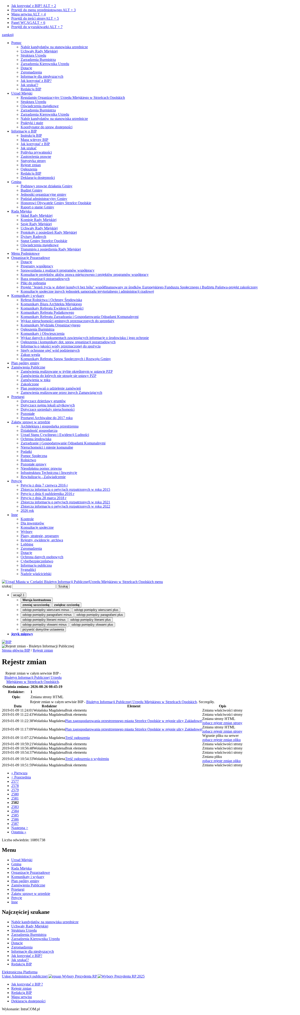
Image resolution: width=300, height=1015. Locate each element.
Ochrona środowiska (36, 439)
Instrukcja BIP (31, 135)
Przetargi (17, 397)
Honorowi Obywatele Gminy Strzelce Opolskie (56, 203)
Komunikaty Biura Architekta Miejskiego (51, 304)
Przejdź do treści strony (35, 18)
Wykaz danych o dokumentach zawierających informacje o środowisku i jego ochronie (85, 338)
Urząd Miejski (21, 93)
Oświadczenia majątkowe (40, 106)
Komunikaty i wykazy (27, 296)
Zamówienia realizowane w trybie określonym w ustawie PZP (67, 371)
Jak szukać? (29, 85)
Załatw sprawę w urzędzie (30, 422)
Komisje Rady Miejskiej (38, 220)
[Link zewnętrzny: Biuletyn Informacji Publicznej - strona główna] (6, 642)
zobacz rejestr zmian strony (222, 723)
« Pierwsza (19, 773)
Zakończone (30, 384)
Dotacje (26, 68)
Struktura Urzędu (33, 55)
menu (159, 582)
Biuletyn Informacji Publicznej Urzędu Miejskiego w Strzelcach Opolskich (33, 679)
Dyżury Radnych (33, 237)
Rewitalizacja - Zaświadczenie (43, 477)
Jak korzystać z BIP (35, 144)
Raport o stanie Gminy (37, 207)
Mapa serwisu (28, 14)
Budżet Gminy (31, 190)
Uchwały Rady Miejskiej (39, 51)
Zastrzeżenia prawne (36, 157)
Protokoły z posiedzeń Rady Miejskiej (49, 232)
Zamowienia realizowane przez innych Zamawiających (61, 393)
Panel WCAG (28, 23)
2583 (15, 807)
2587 (15, 824)
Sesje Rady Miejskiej (36, 224)
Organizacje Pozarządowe (30, 258)
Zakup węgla (30, 355)
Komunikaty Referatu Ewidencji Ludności (52, 308)
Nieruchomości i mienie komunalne (47, 447)
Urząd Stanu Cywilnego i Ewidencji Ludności (55, 435)
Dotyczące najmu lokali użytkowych (48, 405)
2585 (15, 815)
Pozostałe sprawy (33, 464)
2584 (15, 811)
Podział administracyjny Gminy (44, 199)
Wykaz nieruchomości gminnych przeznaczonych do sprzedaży (67, 321)
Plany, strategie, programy (40, 536)
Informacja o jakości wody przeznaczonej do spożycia (61, 346)
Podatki (26, 452)
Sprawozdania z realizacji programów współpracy (57, 270)
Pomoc (16, 43)
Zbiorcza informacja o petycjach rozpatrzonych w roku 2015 (65, 489)
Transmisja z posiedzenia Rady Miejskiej (51, 249)
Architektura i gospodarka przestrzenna (50, 426)
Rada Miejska (21, 211)
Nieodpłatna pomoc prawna (41, 468)
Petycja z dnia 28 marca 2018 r (43, 498)
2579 (15, 790)
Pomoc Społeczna (34, 456)
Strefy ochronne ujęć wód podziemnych (50, 350)
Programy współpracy (37, 266)
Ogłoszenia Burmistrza (37, 329)
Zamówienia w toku (35, 380)
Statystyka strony (33, 161)
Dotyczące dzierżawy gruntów (43, 401)
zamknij (8, 35)
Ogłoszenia (29, 169)
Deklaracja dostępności (38, 178)
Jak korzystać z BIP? (33, 6)
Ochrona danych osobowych (42, 557)
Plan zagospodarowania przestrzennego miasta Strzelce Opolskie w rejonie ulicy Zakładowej (133, 721)
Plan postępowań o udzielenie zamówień (51, 388)
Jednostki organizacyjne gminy (43, 194)
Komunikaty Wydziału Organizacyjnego (50, 325)
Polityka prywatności (36, 152)
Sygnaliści (28, 570)
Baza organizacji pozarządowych (45, 279)
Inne (14, 515)
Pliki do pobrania (33, 283)
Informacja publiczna (36, 565)
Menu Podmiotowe (25, 253)
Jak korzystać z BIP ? (27, 984)
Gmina (16, 182)
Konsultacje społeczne (37, 527)
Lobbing (27, 544)
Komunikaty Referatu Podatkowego (47, 312)
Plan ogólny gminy (25, 363)
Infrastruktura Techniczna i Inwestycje (49, 473)
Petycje (16, 481)
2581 (15, 798)
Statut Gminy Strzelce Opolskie (44, 241)
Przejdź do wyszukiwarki (37, 27)
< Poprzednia (21, 777)
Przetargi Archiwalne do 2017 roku (47, 418)
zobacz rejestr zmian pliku (221, 740)
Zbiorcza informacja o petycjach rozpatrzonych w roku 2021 (65, 502)
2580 (15, 794)
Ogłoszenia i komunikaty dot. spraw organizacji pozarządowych (68, 342)
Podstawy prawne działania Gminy (46, 186)
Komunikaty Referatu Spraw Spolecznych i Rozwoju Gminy (66, 359)
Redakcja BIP (31, 89)
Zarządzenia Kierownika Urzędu (45, 64)
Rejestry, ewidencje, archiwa (42, 540)
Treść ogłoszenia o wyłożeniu (87, 759)
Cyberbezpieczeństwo (37, 561)
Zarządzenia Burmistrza (38, 60)
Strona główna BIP (16, 650)
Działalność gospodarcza (39, 430)
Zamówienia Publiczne (28, 367)
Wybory (27, 532)
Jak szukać (29, 148)
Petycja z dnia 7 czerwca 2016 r (44, 485)
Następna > (19, 828)
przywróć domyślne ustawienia (43, 629)
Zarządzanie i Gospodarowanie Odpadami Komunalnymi (63, 443)
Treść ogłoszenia (77, 738)
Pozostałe (28, 414)
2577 (15, 781)
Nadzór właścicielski (36, 574)
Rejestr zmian (31, 165)
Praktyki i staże (32, 123)
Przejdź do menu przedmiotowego (43, 10)
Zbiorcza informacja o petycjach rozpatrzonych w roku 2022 (65, 506)
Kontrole (27, 519)
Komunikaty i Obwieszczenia (42, 334)
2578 (15, 786)
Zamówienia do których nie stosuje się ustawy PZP (58, 376)
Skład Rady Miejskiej (36, 216)
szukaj (6, 586)
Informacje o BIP (24, 131)
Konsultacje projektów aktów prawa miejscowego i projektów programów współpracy (85, 275)
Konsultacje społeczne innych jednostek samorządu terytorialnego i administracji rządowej (87, 291)
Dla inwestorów (32, 523)
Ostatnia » (18, 832)
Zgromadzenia (31, 72)
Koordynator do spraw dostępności (46, 127)
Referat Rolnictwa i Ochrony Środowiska (51, 300)
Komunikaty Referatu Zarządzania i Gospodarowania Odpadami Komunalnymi (80, 317)
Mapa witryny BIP (34, 140)
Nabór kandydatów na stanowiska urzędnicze (54, 47)
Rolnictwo (28, 460)
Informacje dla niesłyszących (42, 76)
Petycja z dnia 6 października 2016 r (47, 494)
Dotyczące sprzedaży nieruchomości (48, 409)
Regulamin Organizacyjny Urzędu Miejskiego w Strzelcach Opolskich (73, 98)
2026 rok (27, 511)
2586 (15, 819)
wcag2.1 (18, 595)
